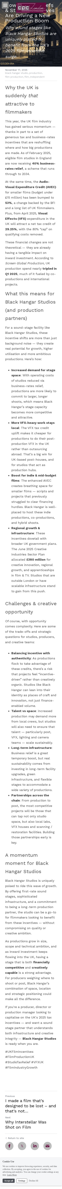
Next (8, 1117)
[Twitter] (22, 1146)
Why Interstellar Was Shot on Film (25, 1125)
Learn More (12, 1175)
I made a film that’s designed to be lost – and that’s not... (30, 1105)
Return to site (16, 1138)
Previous (10, 1096)
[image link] (31, 7)
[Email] (47, 1146)
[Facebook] (9, 1146)
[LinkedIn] (35, 1146)
